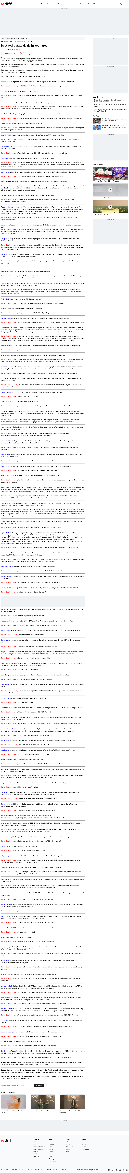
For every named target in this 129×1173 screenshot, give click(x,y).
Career (84, 1147)
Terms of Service (38, 1169)
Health (84, 1142)
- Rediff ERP (36, 1156)
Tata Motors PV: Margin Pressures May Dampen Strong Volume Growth (110, 110)
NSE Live (68, 1144)
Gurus (82, 4)
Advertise (14, 1169)
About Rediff (4, 1169)
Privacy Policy (25, 1169)
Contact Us (65, 1169)
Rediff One (35, 1144)
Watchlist (68, 1149)
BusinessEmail (72, 4)
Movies (51, 1147)
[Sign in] (126, 4)
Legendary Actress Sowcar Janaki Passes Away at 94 (110, 105)
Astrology (52, 1159)
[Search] (121, 4)
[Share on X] (112, 1170)
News (49, 4)
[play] (110, 173)
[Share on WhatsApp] (109, 1170)
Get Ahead (9, 41)
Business (51, 1144)
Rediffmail (35, 1142)
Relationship (85, 1149)
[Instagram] (120, 1170)
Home (35, 4)
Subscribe (39, 1085)
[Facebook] (116, 1170)
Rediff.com (80, 1169)
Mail (42, 4)
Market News (69, 1147)
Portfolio (68, 1151)
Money (60, 4)
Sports (51, 1149)
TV (88, 4)
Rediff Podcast (53, 1161)
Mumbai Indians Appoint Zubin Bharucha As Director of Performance (109, 101)
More (95, 4)
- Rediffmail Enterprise (39, 1147)
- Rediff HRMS (36, 1151)
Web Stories (98, 165)
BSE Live (68, 1142)
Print (49, 1084)
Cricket (51, 1151)
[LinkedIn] (127, 1170)
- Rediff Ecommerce (38, 1149)
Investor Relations (52, 1169)
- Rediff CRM (36, 1154)
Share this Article (10, 53)
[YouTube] (123, 1170)
